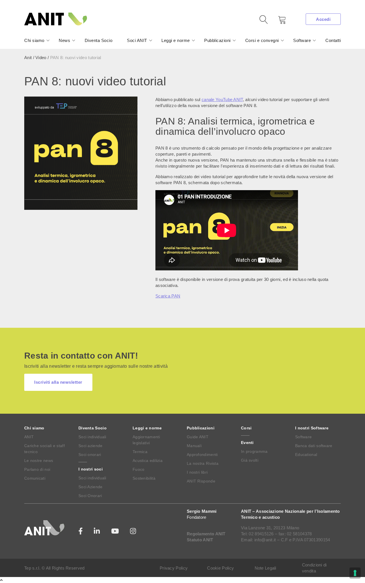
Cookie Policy (220, 568)
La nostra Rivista (202, 463)
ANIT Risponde (201, 481)
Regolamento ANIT (206, 533)
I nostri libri (197, 472)
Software (302, 40)
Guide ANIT (197, 437)
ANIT (29, 437)
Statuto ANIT (200, 539)
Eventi (247, 442)
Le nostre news (38, 460)
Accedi (323, 19)
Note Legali (265, 568)
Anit (28, 57)
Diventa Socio (99, 40)
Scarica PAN (167, 295)
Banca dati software (313, 445)
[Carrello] (278, 21)
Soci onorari (89, 454)
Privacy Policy (174, 568)
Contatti (333, 40)
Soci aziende (90, 445)
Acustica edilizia (148, 460)
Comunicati (34, 478)
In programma (254, 451)
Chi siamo (34, 40)
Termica (140, 451)
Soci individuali (92, 437)
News (64, 40)
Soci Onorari (90, 495)
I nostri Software (311, 428)
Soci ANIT (137, 40)
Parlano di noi (37, 469)
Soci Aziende (90, 487)
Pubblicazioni (217, 40)
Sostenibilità (144, 478)
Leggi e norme (175, 40)
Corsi (246, 428)
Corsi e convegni (262, 40)
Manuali (194, 445)
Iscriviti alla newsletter (58, 382)
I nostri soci (90, 469)
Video (40, 57)
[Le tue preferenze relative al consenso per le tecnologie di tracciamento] (355, 573)
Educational (306, 454)
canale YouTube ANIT (222, 99)
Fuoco (139, 469)
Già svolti (249, 460)
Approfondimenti (202, 454)
